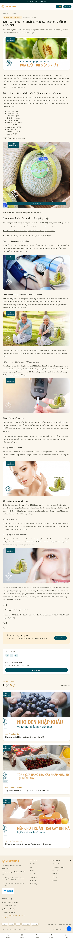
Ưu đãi (54, 877)
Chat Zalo (43, 1)
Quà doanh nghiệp (58, 867)
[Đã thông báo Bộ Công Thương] (8, 891)
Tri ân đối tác (34, 874)
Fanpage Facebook (10, 909)
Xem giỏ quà (60, 638)
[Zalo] (11, 655)
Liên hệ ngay (36, 670)
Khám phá (61, 860)
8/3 (31, 867)
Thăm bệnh (33, 877)
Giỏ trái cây (56, 864)
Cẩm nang (14, 13)
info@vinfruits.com (10, 912)
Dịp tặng (39, 860)
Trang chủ (6, 13)
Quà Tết (32, 864)
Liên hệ (54, 880)
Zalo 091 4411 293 (10, 905)
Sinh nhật (33, 880)
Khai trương (33, 884)
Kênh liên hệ (14, 899)
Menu (68, 6)
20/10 (32, 870)
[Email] (16, 655)
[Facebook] (7, 655)
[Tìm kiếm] (53, 6)
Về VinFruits (56, 874)
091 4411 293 (33, 1)
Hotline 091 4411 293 (11, 902)
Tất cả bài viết (65, 685)
